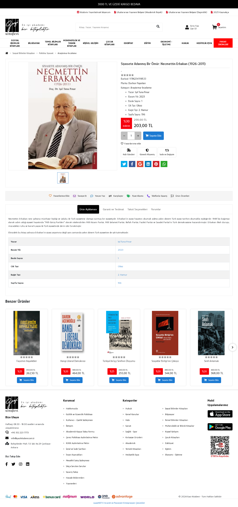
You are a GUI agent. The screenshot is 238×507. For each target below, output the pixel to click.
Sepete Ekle (155, 135)
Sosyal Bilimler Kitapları (176, 408)
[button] (219, 27)
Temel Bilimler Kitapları (176, 420)
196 (119, 283)
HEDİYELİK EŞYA (204, 43)
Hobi (128, 420)
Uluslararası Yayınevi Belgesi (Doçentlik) (188, 12)
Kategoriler (130, 400)
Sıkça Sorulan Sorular (76, 466)
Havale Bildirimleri (75, 477)
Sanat (128, 425)
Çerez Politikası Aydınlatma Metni (82, 437)
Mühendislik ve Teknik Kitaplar (179, 425)
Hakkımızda (72, 408)
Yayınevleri (71, 483)
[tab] (88, 209)
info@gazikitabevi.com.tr (23, 438)
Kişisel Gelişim (171, 431)
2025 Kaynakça (221, 12)
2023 (120, 249)
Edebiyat (169, 443)
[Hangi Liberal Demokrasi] (73, 333)
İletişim (69, 425)
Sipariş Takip (72, 472)
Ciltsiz (120, 266)
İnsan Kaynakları (74, 454)
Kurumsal (69, 400)
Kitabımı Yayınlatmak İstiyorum (95, 12)
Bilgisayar (169, 414)
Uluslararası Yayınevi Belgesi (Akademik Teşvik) (139, 12)
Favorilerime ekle (132, 143)
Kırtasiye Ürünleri (134, 437)
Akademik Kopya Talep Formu (80, 431)
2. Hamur (122, 274)
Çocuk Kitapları (172, 437)
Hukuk (129, 408)
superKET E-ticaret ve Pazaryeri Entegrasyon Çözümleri (119, 502)
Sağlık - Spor (131, 431)
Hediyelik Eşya (132, 454)
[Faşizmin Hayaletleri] (26, 333)
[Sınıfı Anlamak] (211, 333)
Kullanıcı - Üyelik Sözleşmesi (79, 420)
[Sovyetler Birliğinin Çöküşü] (165, 333)
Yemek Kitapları (133, 448)
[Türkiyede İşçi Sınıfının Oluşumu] (119, 333)
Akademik (130, 443)
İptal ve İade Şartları (76, 448)
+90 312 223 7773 (19, 432)
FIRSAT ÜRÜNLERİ (223, 43)
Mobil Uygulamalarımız (218, 403)
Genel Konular (132, 414)
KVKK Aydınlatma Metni (77, 443)
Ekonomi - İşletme (173, 454)
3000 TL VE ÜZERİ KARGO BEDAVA (119, 4)
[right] (232, 347)
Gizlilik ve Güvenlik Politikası (79, 414)
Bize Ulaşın (12, 417)
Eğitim (168, 448)
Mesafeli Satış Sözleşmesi (77, 460)
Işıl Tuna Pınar (125, 241)
